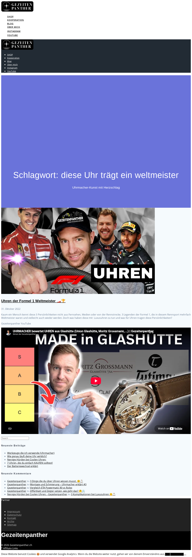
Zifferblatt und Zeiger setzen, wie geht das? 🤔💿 (57, 491)
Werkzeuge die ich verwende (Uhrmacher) (30, 453)
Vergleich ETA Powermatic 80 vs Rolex (51, 487)
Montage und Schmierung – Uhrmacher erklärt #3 (58, 484)
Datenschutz (14, 514)
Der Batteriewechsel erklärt (22, 466)
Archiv (10, 521)
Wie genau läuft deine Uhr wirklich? (27, 456)
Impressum (13, 511)
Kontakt (11, 518)
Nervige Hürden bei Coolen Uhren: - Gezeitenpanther (37, 494)
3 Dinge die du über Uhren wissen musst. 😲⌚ (56, 481)
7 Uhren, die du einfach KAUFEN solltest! (30, 463)
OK (167, 554)
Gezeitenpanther (16, 481)
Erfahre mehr (177, 554)
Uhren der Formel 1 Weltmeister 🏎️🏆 (33, 301)
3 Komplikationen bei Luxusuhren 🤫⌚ (93, 494)
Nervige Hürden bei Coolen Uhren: (26, 459)
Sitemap (11, 524)
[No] (185, 554)
